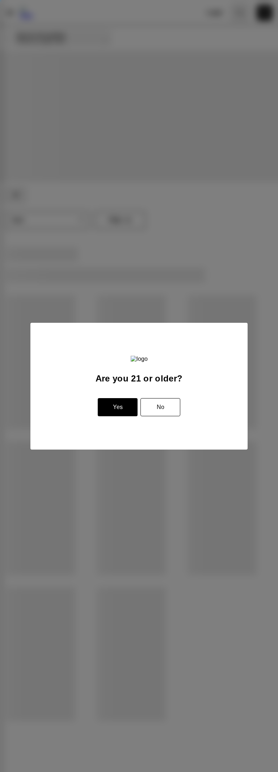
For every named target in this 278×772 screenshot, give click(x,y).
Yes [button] (118, 407)
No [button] (160, 407)
